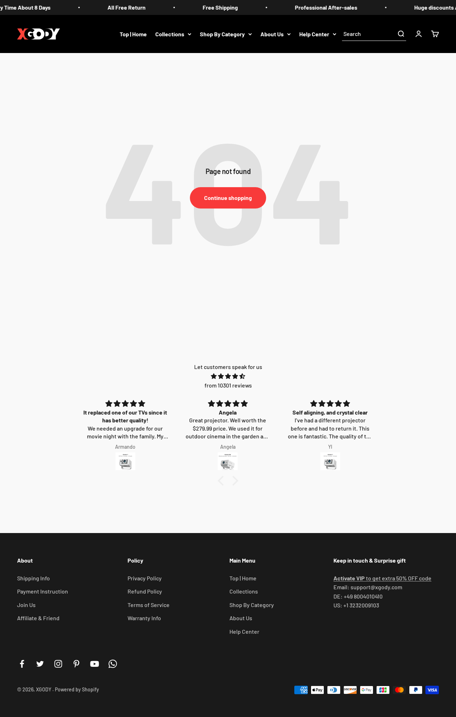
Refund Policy (145, 591)
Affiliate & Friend (38, 618)
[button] (223, 481)
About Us (272, 33)
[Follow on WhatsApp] (113, 664)
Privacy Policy (145, 578)
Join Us (26, 604)
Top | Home (133, 33)
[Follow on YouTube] (94, 664)
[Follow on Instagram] (58, 664)
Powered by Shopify (77, 689)
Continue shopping (228, 197)
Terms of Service (149, 604)
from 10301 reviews (228, 385)
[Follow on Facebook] (22, 664)
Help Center (314, 33)
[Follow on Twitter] (40, 664)
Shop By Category (222, 33)
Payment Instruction (42, 591)
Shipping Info (33, 578)
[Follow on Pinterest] (76, 664)
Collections (169, 33)
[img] (228, 376)
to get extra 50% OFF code (382, 578)
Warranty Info (144, 618)
